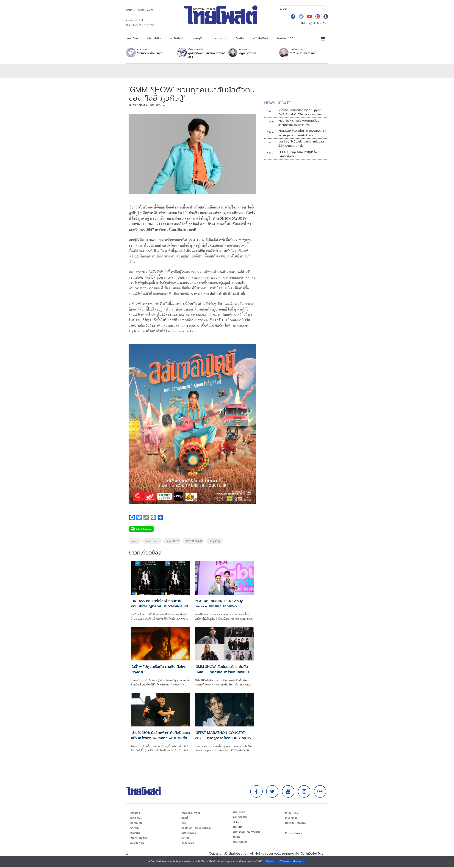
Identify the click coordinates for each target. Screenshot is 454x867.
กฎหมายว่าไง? (247, 53)
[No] (449, 861)
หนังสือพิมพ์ (260, 38)
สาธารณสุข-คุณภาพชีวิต (246, 832)
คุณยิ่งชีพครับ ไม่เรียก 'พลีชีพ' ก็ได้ (206, 55)
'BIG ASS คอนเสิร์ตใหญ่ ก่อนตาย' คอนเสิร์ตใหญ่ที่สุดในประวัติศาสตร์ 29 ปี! (159, 606)
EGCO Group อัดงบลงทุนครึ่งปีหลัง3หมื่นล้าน (298, 154)
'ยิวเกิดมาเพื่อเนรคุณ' (150, 53)
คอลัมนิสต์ (176, 38)
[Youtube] (309, 16)
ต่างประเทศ (219, 38)
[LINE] (320, 791)
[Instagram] (318, 16)
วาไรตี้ (184, 818)
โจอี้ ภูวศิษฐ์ (214, 540)
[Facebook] (293, 16)
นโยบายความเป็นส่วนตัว (291, 861)
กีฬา (183, 823)
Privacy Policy (293, 833)
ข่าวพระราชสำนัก (139, 838)
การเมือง (132, 38)
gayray (134, 540)
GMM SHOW (172, 540)
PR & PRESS (292, 813)
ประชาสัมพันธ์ (188, 833)
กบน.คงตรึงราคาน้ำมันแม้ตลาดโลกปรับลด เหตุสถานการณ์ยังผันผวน (302, 133)
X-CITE (237, 822)
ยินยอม (269, 861)
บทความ (134, 828)
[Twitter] (301, 16)
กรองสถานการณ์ (190, 813)
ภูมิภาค (185, 838)
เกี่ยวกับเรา (291, 818)
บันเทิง (240, 38)
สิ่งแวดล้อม (187, 843)
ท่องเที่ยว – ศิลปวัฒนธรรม (196, 828)
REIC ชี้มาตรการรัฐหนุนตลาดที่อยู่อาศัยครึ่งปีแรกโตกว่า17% (299, 123)
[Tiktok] (326, 16)
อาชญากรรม (240, 817)
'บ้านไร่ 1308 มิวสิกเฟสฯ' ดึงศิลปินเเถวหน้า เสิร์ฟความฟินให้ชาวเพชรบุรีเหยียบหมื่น (160, 738)
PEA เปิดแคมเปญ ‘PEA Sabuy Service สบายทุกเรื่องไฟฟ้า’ (219, 603)
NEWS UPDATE (277, 103)
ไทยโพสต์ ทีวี (285, 38)
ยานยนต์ (237, 827)
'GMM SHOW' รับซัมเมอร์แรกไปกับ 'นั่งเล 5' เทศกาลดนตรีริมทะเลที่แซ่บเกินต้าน (222, 672)
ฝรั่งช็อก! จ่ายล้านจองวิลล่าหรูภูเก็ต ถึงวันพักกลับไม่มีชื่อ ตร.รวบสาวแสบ (300, 112)
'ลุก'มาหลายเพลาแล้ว (302, 53)
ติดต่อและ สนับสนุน (295, 823)
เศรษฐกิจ (197, 38)
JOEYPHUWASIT (193, 540)
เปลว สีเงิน (154, 38)
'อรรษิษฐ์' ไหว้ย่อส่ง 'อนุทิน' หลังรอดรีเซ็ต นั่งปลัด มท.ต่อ (301, 143)
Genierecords (152, 540)
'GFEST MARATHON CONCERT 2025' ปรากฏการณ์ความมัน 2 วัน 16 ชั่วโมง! (223, 738)
